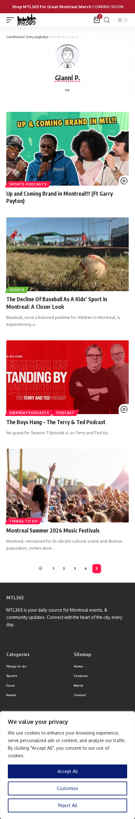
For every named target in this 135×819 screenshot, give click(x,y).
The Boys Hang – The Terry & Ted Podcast (55, 421)
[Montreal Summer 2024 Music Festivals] (67, 485)
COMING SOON (107, 6)
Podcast (66, 413)
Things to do (23, 521)
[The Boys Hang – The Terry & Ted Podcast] (67, 377)
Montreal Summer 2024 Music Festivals (53, 530)
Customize (67, 788)
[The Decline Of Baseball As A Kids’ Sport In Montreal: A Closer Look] (67, 254)
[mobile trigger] (11, 19)
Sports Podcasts (28, 184)
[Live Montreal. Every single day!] (26, 19)
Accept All (67, 771)
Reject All (67, 805)
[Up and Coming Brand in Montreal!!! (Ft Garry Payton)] (67, 149)
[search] (106, 20)
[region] (67, 765)
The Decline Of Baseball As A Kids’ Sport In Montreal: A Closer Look (56, 303)
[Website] (67, 91)
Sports (17, 290)
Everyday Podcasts (29, 413)
